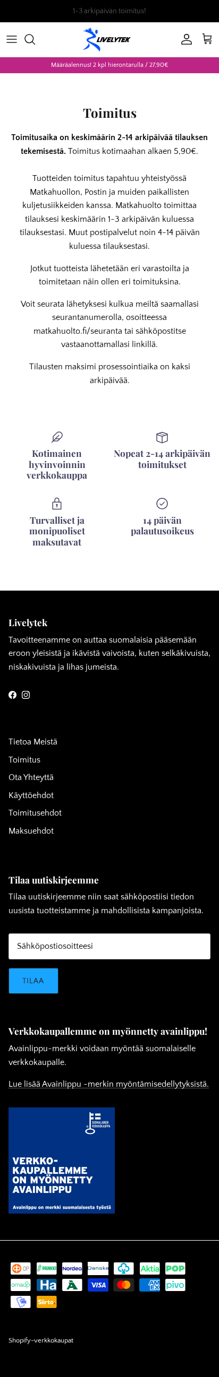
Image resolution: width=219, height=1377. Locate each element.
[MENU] (11, 39)
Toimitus (24, 760)
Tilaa (33, 981)
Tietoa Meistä (33, 742)
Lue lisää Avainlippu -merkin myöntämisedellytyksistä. (109, 1084)
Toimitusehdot (35, 813)
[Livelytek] (109, 39)
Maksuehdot (31, 831)
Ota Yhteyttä (31, 777)
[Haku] (35, 39)
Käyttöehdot (31, 795)
